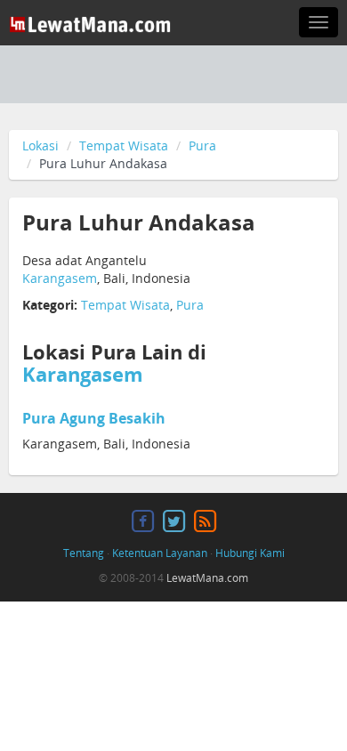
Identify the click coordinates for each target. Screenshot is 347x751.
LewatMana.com (207, 577)
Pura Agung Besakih (93, 418)
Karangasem (59, 278)
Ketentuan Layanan (159, 553)
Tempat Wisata (123, 145)
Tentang (83, 553)
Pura (202, 145)
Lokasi (40, 145)
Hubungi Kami (250, 553)
